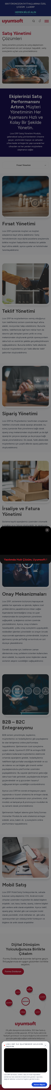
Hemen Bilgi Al (39, 1085)
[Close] (47, 530)
